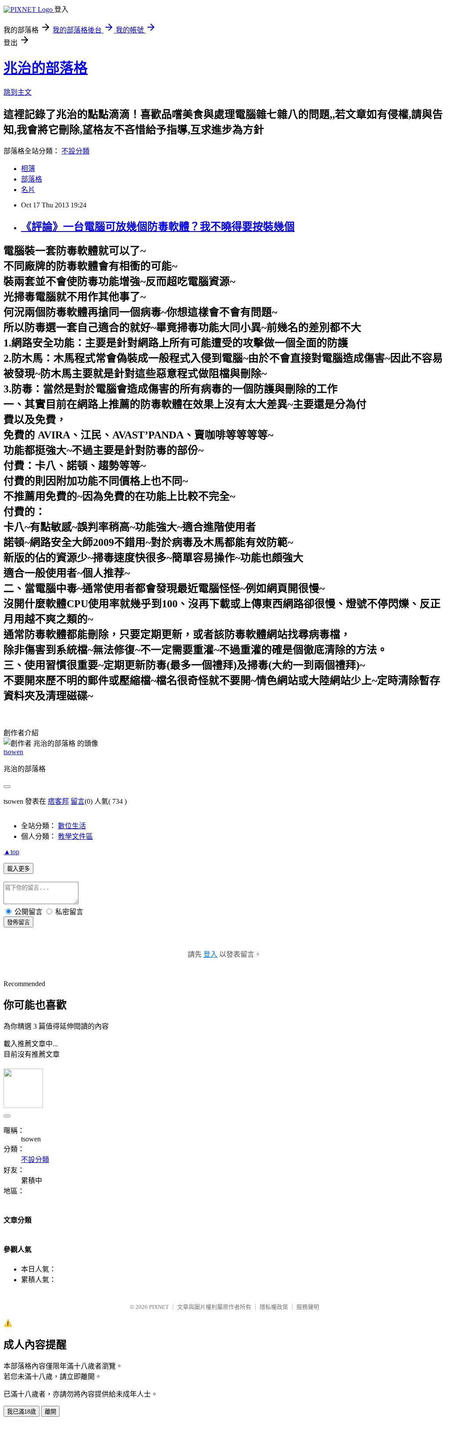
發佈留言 (18, 922)
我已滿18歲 (21, 1411)
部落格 (31, 179)
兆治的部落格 (46, 68)
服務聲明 (307, 1307)
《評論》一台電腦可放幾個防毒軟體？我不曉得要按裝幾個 (158, 226)
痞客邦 (58, 801)
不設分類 (75, 151)
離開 (50, 1411)
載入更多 (18, 869)
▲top (11, 851)
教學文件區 (75, 836)
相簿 (28, 168)
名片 (28, 189)
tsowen (13, 751)
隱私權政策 (274, 1307)
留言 (78, 801)
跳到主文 (18, 92)
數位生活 (72, 826)
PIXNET (159, 1307)
